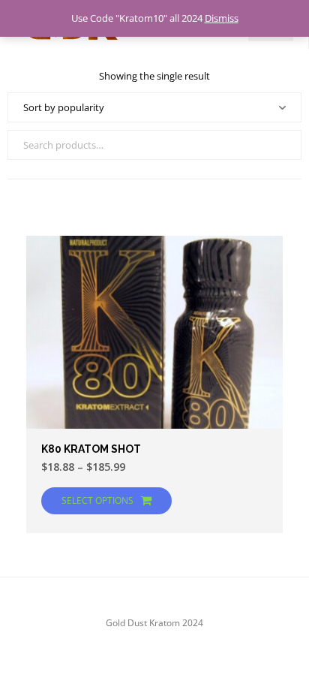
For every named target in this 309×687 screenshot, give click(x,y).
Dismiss (221, 18)
